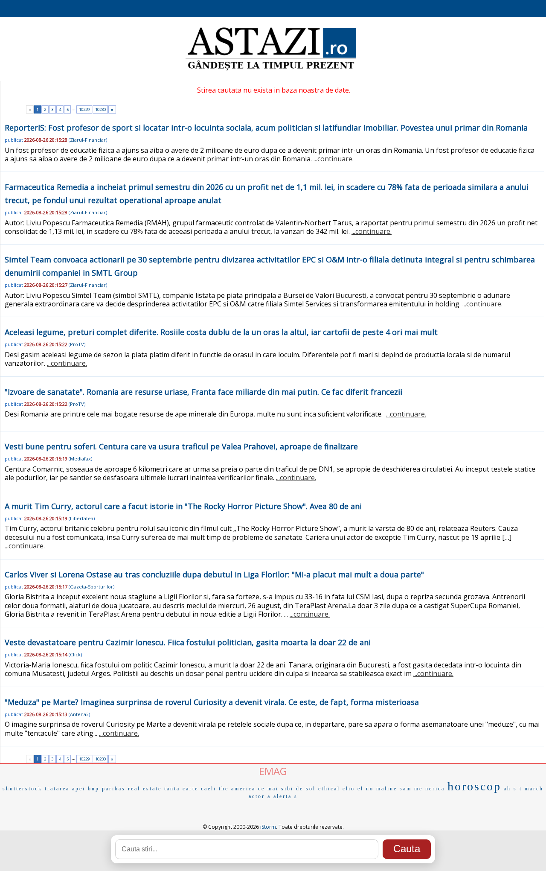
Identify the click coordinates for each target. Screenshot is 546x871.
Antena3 (79, 714)
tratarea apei (65, 789)
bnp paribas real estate (125, 789)
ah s (510, 789)
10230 (100, 109)
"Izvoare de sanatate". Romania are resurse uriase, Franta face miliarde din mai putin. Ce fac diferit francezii (203, 392)
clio (349, 789)
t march (531, 789)
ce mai (268, 789)
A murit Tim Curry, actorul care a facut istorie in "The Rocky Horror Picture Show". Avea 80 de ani (183, 506)
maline (386, 789)
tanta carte (181, 789)
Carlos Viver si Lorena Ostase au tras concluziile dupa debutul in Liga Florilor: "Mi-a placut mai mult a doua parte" (214, 574)
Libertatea (81, 518)
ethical (329, 789)
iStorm (268, 826)
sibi (287, 789)
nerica (435, 789)
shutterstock (22, 789)
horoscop (474, 786)
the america (237, 789)
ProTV (77, 344)
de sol (306, 789)
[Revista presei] (271, 69)
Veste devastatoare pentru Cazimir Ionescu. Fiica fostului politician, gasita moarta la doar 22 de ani (188, 642)
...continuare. (334, 158)
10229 (84, 109)
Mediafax (80, 458)
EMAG (273, 771)
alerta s (285, 796)
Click (75, 654)
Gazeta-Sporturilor (91, 586)
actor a (260, 796)
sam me (411, 789)
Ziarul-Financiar (88, 140)
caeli (208, 789)
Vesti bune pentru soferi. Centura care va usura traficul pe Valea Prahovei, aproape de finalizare (181, 446)
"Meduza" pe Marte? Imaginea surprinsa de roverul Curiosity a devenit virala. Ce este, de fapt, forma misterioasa (212, 702)
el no (365, 789)
